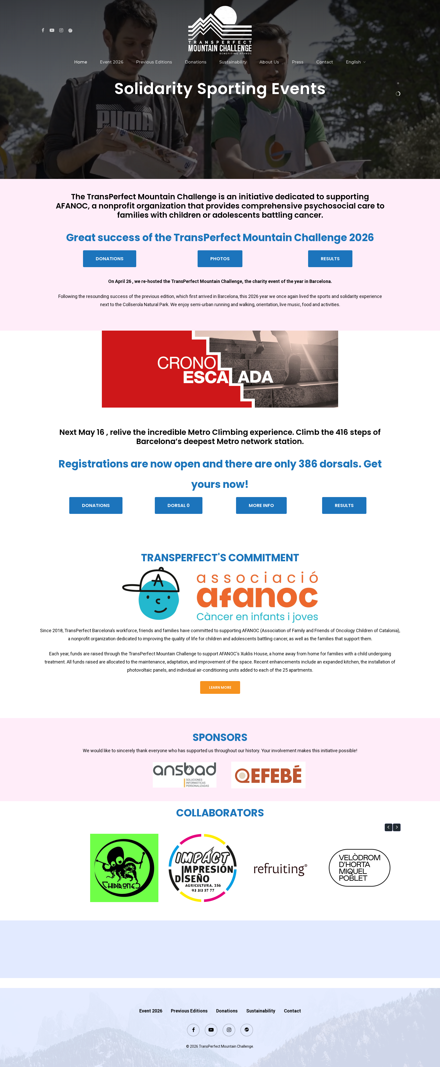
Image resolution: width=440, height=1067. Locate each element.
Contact (292, 1010)
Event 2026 (150, 1010)
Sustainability (260, 1010)
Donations (227, 1010)
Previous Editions (189, 1010)
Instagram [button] (232, 965)
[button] (109, 258)
